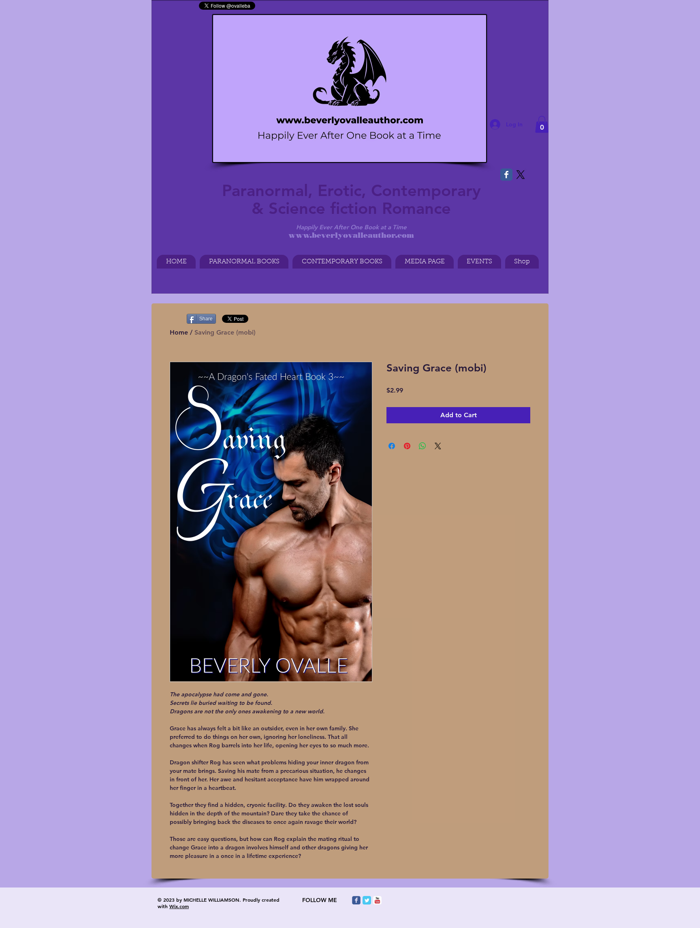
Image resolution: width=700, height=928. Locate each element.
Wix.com (179, 906)
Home (179, 332)
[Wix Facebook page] (506, 175)
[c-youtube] (377, 900)
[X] (520, 175)
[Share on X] (438, 446)
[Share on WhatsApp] (422, 446)
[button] (542, 124)
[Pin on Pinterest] (407, 446)
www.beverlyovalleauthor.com (351, 235)
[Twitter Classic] (367, 900)
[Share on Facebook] (392, 446)
